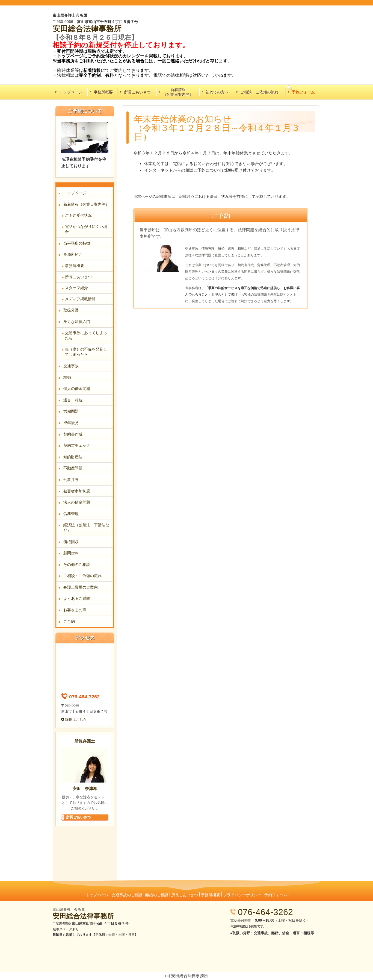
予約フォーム (303, 92)
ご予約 (69, 621)
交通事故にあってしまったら (86, 335)
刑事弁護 (71, 479)
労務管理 (71, 513)
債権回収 (71, 542)
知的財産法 (72, 457)
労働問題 (71, 411)
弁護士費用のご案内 (80, 587)
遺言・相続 (72, 400)
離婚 (67, 377)
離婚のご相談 (156, 895)
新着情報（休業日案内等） (178, 92)
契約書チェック (76, 445)
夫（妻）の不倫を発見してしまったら (86, 352)
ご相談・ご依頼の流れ (259, 92)
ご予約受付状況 (78, 215)
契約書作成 (72, 434)
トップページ (70, 92)
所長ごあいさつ (137, 92)
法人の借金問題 (76, 502)
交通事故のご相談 (127, 895)
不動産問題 (72, 468)
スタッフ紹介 (76, 288)
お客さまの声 (74, 610)
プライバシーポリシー (242, 895)
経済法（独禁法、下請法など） (86, 528)
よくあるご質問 (76, 598)
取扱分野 (71, 310)
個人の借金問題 (76, 388)
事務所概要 (103, 92)
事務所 (110, 28)
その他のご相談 (76, 564)
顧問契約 (71, 553)
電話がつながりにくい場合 (86, 229)
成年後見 (71, 423)
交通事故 (71, 366)
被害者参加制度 (76, 491)
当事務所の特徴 (76, 243)
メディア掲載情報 (80, 299)
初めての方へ (217, 92)
